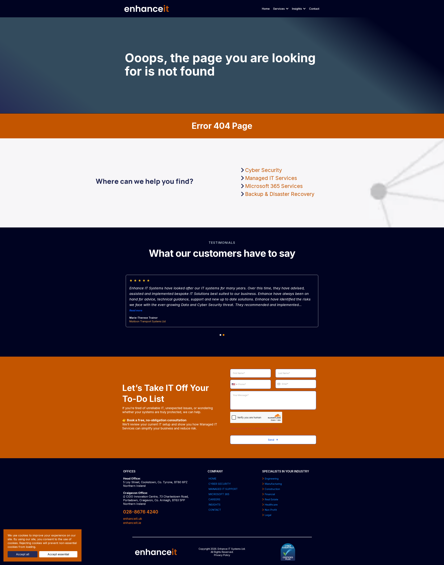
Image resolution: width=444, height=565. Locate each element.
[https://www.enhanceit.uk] (147, 8)
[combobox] (234, 384)
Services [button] (279, 8)
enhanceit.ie (132, 523)
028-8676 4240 (140, 512)
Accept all (22, 554)
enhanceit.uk (132, 518)
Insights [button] (297, 8)
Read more (135, 310)
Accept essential (58, 554)
